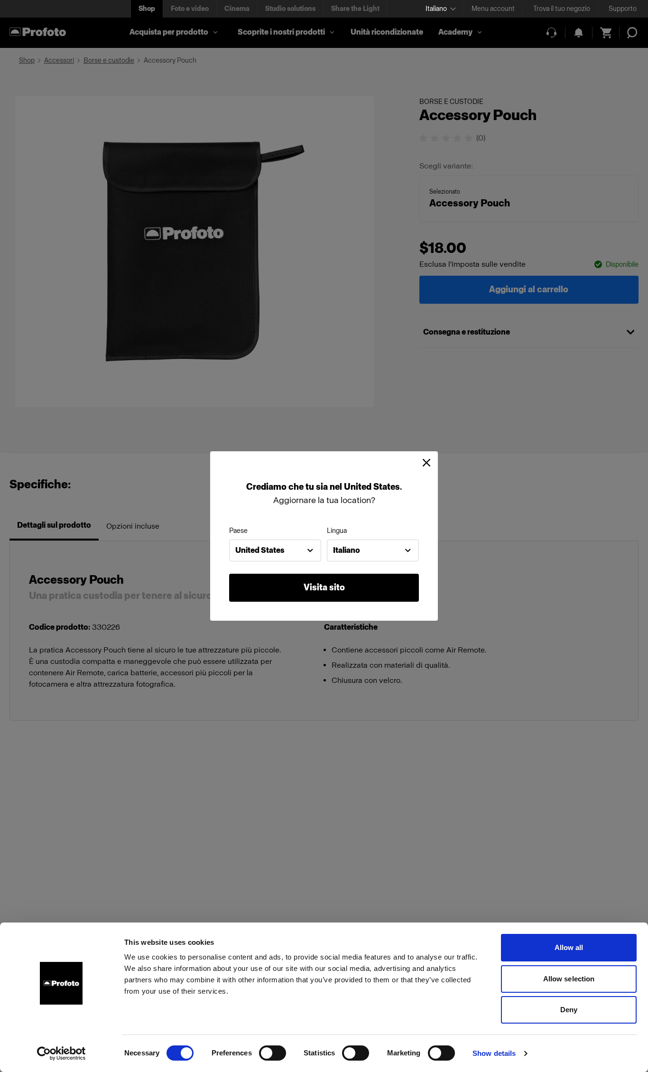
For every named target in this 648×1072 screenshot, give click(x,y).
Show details (494, 1053)
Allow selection (569, 979)
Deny (568, 1010)
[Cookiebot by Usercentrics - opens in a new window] (61, 1053)
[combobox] (275, 550)
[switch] (272, 1053)
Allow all (569, 947)
